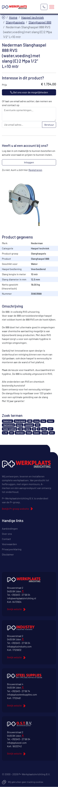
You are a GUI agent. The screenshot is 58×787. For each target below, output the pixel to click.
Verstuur (49, 124)
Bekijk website (14, 609)
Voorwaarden (9, 544)
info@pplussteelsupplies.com (22, 694)
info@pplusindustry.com (19, 646)
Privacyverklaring (11, 549)
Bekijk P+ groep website (15, 508)
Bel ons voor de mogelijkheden (30, 92)
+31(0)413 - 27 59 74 (20, 691)
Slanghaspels (15, 22)
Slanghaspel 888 (40, 22)
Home (13, 17)
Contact (6, 538)
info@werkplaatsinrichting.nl (21, 598)
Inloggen (29, 162)
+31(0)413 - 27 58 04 (20, 594)
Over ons (7, 533)
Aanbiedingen (10, 528)
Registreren (35, 169)
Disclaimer (8, 554)
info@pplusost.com (17, 742)
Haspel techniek (32, 17)
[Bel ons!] (44, 7)
